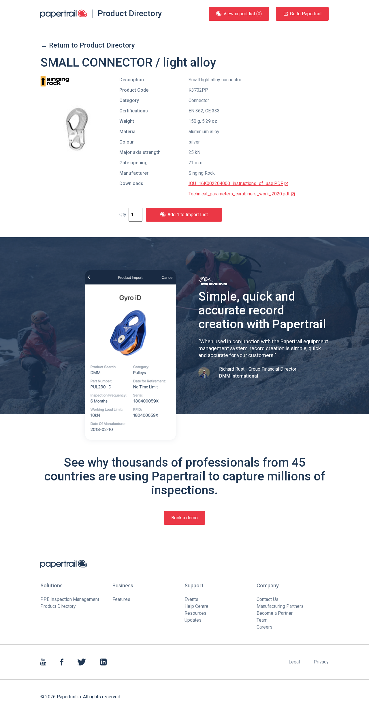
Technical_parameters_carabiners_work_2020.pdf (239, 194)
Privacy (321, 662)
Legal (294, 662)
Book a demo (184, 517)
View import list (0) (242, 13)
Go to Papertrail (305, 13)
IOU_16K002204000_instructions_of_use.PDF (236, 183)
